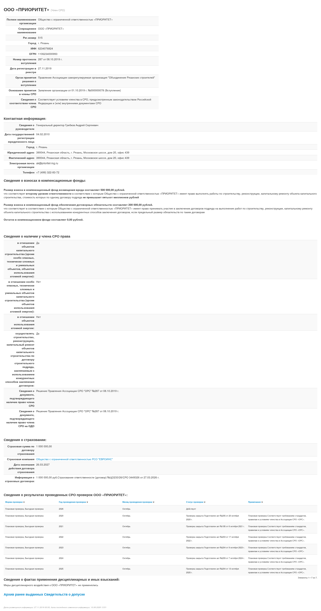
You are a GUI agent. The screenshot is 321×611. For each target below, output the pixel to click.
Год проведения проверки (72, 501)
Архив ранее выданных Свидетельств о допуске (44, 594)
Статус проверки (194, 501)
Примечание (254, 501)
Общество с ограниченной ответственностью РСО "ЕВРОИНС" (74, 459)
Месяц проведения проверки (137, 501)
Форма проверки (14, 501)
